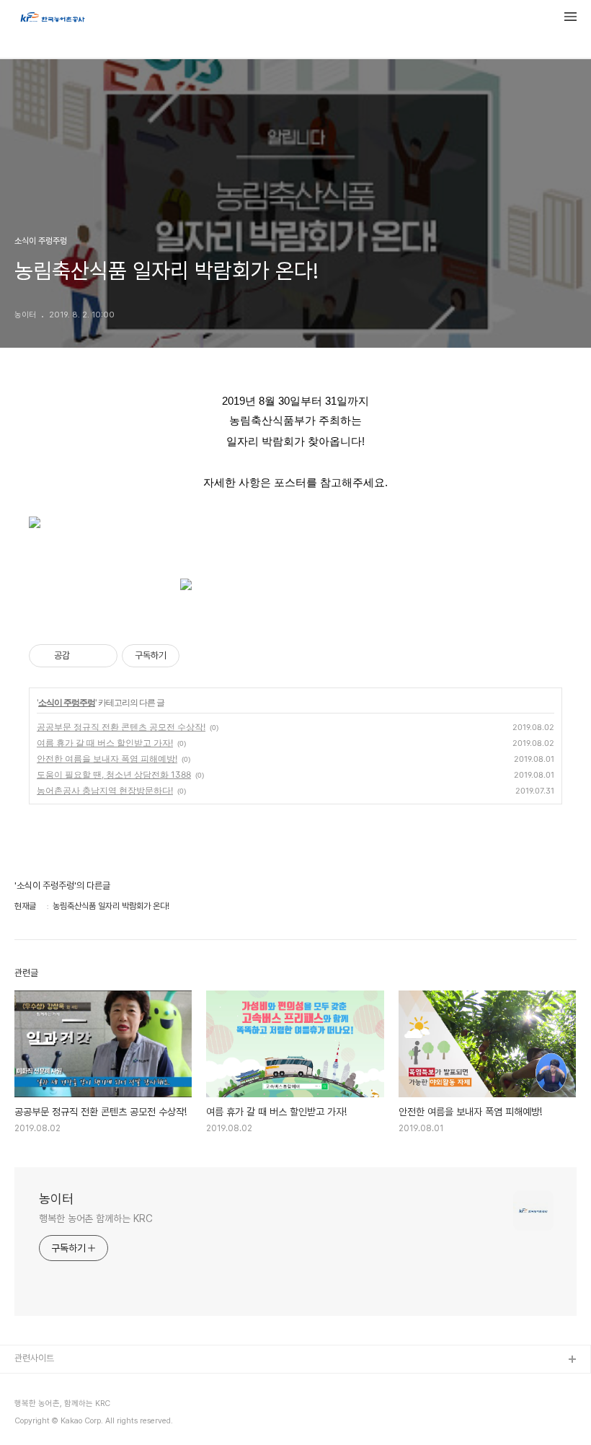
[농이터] (51, 19)
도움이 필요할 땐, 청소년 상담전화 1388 (114, 774)
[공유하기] (83, 656)
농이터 (56, 1198)
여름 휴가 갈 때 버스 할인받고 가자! (105, 742)
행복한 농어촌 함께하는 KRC (95, 1218)
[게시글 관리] (101, 656)
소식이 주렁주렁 (66, 702)
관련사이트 (34, 1358)
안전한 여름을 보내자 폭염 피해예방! (107, 758)
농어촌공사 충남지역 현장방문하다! (105, 790)
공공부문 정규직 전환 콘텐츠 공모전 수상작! (121, 726)
